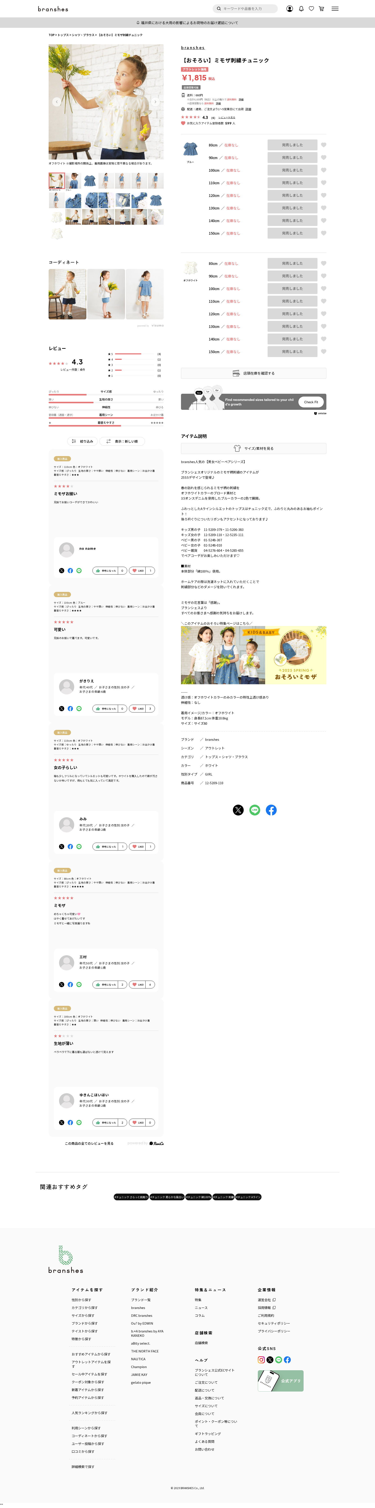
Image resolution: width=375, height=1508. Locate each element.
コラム (200, 1315)
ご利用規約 (266, 1315)
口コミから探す (83, 1451)
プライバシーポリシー (274, 1331)
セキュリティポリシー (274, 1323)
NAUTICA (138, 1359)
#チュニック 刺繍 (223, 1197)
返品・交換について (209, 1398)
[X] (269, 1359)
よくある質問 (204, 1441)
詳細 (241, 99)
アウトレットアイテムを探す (91, 1364)
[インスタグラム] (261, 1359)
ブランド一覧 (141, 1300)
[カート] (321, 9)
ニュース (201, 1307)
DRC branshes (141, 1315)
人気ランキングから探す (89, 1413)
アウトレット (215, 748)
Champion (139, 1367)
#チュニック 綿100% (198, 1197)
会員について (204, 1414)
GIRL (208, 774)
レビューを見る (227, 117)
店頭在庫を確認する (259, 373)
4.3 (77, 362)
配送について (204, 1390)
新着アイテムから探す (88, 1390)
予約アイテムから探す (88, 1397)
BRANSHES (187, 1488)
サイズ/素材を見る (259, 448)
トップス (211, 756)
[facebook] (287, 1359)
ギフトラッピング (208, 1434)
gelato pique (141, 1382)
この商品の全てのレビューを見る (89, 1143)
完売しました (292, 145)
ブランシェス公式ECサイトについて (215, 1372)
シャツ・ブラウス (235, 756)
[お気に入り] (311, 9)
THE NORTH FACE (145, 1351)
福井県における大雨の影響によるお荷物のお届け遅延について (189, 22)
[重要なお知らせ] (301, 9)
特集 (198, 1300)
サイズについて (206, 1406)
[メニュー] (335, 9)
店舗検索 (201, 1343)
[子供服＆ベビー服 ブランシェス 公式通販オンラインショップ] (53, 9)
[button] (57, 102)
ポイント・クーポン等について (216, 1423)
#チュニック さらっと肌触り (131, 1197)
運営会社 (264, 1300)
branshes (193, 47)
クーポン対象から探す (88, 1382)
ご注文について (206, 1382)
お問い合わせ (204, 1449)
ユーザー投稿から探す (88, 1444)
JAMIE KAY (139, 1374)
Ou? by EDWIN (142, 1323)
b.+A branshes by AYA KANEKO (147, 1333)
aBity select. (140, 1343)
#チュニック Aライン (248, 1197)
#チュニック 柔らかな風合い (167, 1197)
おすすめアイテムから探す (91, 1354)
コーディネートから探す (89, 1436)
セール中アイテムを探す (89, 1374)
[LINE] (278, 1359)
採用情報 (264, 1307)
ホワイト (211, 765)
